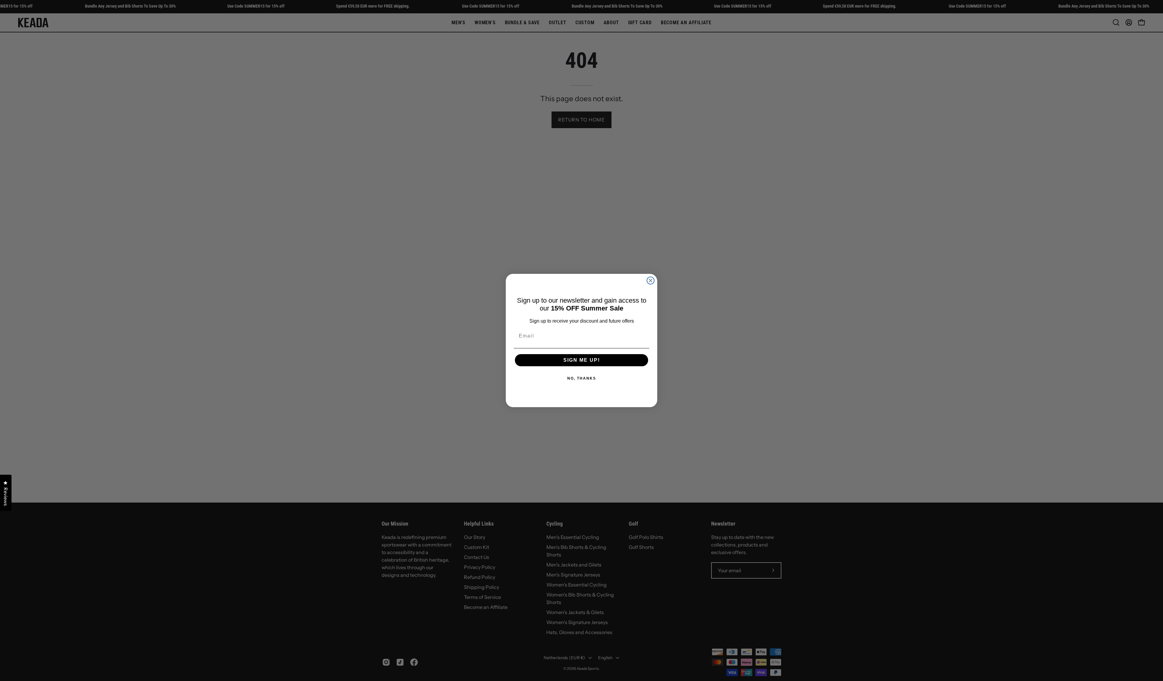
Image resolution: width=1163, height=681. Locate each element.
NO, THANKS (581, 378)
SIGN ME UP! (581, 360)
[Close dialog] (650, 280)
